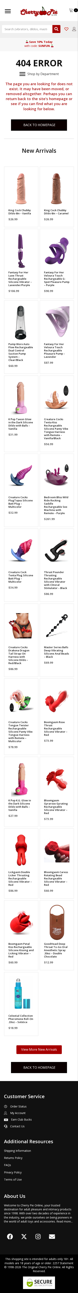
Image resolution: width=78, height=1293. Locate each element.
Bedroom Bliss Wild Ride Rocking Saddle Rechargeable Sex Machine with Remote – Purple (56, 505)
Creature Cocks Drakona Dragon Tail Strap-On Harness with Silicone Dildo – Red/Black (18, 655)
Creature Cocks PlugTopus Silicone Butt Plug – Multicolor (20, 502)
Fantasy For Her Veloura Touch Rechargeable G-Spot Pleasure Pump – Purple (56, 279)
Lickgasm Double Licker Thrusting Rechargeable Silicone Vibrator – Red (20, 878)
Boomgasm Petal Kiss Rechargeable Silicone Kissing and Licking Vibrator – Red (21, 950)
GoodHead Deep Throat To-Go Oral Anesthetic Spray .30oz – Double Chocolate (56, 950)
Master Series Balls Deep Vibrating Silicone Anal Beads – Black (56, 652)
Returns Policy (13, 1158)
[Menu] (7, 11)
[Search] (56, 29)
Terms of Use (13, 1179)
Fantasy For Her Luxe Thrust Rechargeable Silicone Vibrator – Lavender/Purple (20, 279)
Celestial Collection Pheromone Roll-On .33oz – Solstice (20, 1019)
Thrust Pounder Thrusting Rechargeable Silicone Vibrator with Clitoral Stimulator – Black (55, 580)
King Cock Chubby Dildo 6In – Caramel (56, 211)
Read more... (64, 1221)
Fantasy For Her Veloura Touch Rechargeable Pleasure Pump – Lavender (54, 350)
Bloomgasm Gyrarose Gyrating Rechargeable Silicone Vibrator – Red (56, 807)
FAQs (7, 1165)
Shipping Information (17, 1151)
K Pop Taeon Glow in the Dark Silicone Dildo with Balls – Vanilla (20, 423)
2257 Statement (63, 1263)
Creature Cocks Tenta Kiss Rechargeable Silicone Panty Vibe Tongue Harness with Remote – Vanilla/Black (56, 428)
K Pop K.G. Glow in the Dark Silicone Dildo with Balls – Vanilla (19, 805)
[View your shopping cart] (71, 10)
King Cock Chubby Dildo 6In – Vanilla (19, 211)
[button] (21, 202)
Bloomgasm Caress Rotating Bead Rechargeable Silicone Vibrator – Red (56, 878)
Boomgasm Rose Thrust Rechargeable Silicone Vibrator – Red (55, 728)
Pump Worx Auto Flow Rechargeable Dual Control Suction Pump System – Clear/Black (20, 352)
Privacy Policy (13, 1172)
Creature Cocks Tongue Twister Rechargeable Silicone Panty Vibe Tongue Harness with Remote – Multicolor (20, 731)
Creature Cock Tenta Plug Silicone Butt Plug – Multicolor (20, 576)
